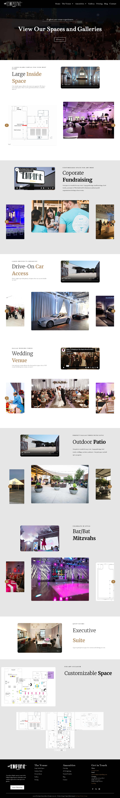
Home (57, 4)
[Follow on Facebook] (92, 789)
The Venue (66, 4)
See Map (93, 783)
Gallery (91, 4)
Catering (65, 768)
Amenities (79, 4)
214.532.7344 (95, 770)
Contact (112, 4)
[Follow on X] (96, 789)
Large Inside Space (39, 768)
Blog (106, 4)
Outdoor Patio (38, 771)
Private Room (38, 774)
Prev (7, 125)
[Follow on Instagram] (99, 789)
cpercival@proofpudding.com (99, 774)
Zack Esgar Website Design (81, 796)
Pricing (99, 4)
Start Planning (17, 787)
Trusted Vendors (67, 774)
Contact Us (60, 39)
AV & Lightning (67, 771)
